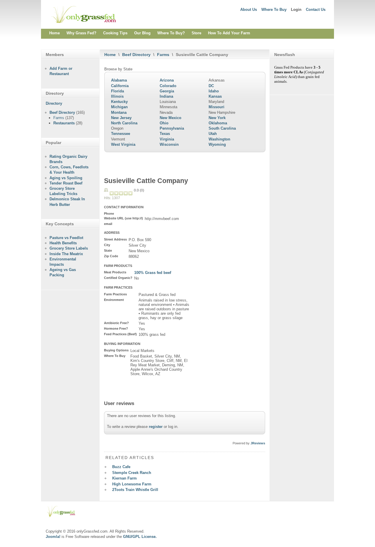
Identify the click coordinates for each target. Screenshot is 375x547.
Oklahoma (218, 123)
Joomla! (53, 536)
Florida (117, 91)
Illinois (117, 96)
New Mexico (170, 118)
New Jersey (121, 118)
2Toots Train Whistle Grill (135, 489)
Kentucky (119, 101)
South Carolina (222, 128)
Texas (165, 133)
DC (211, 86)
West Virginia (123, 144)
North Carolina (124, 123)
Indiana (166, 96)
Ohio (164, 123)
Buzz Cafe (121, 467)
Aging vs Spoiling (66, 178)
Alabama (119, 80)
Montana (119, 112)
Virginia (167, 139)
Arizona (167, 80)
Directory (54, 103)
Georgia (167, 91)
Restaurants (64, 123)
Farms (163, 54)
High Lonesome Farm (131, 484)
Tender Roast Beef (66, 183)
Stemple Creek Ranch (131, 472)
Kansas (215, 96)
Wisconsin (169, 144)
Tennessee (120, 133)
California (120, 86)
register (156, 426)
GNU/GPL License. (140, 536)
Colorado (168, 86)
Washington (219, 139)
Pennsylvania (172, 128)
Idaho (214, 91)
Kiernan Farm (124, 478)
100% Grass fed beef (152, 272)
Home (110, 54)
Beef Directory (136, 54)
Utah (213, 133)
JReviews (257, 443)
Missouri (216, 107)
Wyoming (217, 144)
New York (217, 118)
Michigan (119, 107)
